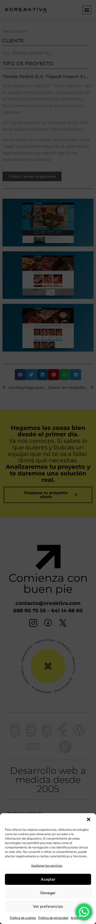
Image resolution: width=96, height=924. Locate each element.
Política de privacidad (53, 918)
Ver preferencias (48, 906)
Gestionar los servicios (46, 865)
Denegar (48, 893)
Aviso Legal (78, 918)
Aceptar (48, 879)
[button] (88, 819)
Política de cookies (23, 918)
